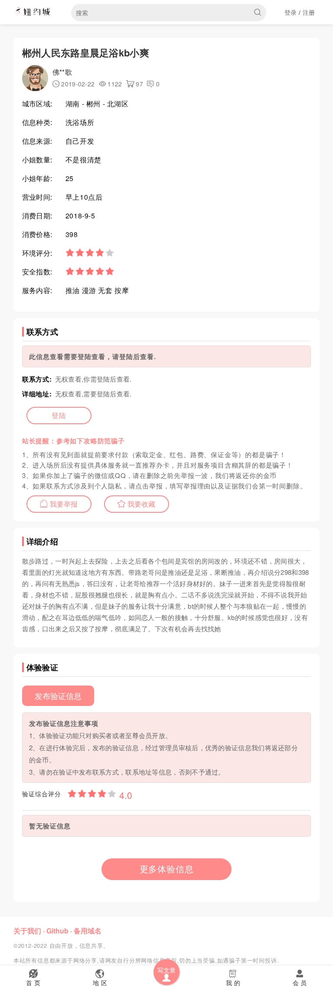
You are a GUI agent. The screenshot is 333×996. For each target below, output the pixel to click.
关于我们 (27, 931)
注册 (309, 12)
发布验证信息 (58, 695)
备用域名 (87, 931)
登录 (290, 12)
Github (57, 931)
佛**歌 (62, 72)
